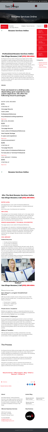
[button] (36, 6)
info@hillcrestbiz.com (6, 419)
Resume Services (43, 62)
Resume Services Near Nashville (41, 54)
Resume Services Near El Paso (42, 37)
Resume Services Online (6, 386)
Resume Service (7, 372)
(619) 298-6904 (28, 56)
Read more (3, 119)
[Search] (45, 26)
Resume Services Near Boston (42, 42)
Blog (25, 372)
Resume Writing (42, 67)
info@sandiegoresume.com (7, 420)
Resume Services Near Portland (41, 31)
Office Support (18, 372)
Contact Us (21, 374)
